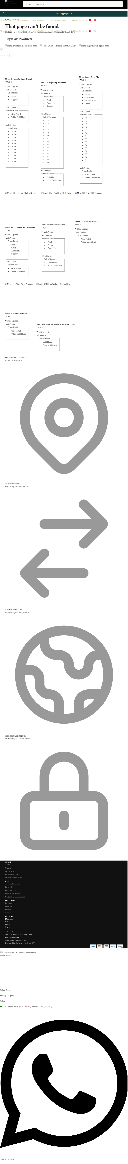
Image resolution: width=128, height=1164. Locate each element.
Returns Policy (10, 890)
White (87, 103)
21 (48, 139)
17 (48, 127)
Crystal (14, 248)
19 (48, 133)
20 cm (13, 147)
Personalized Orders (12, 874)
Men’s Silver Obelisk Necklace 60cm (20, 227)
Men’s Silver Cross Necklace (53, 225)
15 (48, 121)
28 (48, 160)
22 (48, 142)
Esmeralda (51, 103)
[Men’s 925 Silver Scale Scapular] (19, 296)
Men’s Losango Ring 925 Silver (53, 83)
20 (48, 136)
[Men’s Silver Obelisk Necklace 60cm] (21, 208)
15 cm (13, 132)
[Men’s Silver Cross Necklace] (56, 207)
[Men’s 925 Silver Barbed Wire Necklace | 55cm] (55, 302)
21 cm (13, 150)
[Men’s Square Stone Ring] (94, 59)
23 (48, 145)
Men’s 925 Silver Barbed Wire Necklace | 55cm (55, 324)
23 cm (13, 156)
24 (48, 148)
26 (48, 154)
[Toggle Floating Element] (1, 1162)
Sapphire (14, 99)
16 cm (13, 135)
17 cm (13, 138)
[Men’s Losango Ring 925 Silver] (58, 61)
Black (13, 96)
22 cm (13, 153)
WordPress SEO (29, 943)
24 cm (13, 159)
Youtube (8, 913)
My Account (9, 871)
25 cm (13, 162)
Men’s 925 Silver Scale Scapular (18, 313)
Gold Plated (16, 114)
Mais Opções (12, 86)
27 (48, 157)
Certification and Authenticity (15, 897)
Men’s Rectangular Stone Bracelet (19, 79)
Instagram (8, 906)
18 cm (13, 141)
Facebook (8, 903)
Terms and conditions (12, 884)
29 (48, 163)
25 (48, 151)
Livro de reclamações (12, 894)
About (7, 865)
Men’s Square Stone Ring (89, 77)
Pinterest (8, 910)
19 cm (13, 144)
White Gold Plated (18, 117)
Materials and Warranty (13, 878)
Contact (8, 868)
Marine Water (90, 100)
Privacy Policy (10, 887)
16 (48, 124)
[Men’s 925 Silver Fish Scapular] (88, 205)
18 (48, 130)
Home (7, 20)
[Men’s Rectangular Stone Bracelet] (21, 60)
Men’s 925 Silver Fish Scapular (87, 221)
